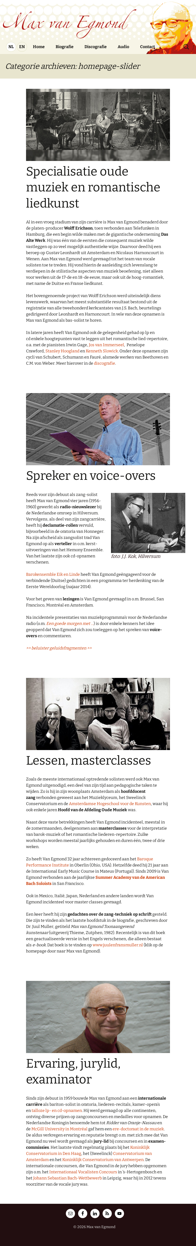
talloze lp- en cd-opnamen (57, 1110)
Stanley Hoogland (62, 351)
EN (22, 46)
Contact (147, 46)
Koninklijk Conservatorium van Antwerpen (103, 1159)
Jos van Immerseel (106, 344)
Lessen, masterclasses (88, 760)
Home (39, 46)
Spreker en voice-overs (91, 475)
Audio (123, 46)
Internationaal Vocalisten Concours (83, 1171)
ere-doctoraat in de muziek (138, 1128)
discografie (104, 363)
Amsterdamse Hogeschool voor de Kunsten (110, 803)
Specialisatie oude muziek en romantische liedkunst (93, 187)
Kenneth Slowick (102, 351)
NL (11, 46)
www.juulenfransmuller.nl (118, 944)
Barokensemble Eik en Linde (53, 574)
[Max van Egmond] (98, 19)
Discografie (95, 46)
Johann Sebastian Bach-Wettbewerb (67, 1178)
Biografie (65, 46)
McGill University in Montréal (59, 1128)
